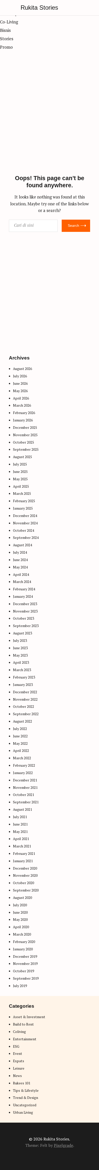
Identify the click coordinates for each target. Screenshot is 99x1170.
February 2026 (24, 412)
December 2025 (25, 427)
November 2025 (25, 435)
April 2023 (21, 662)
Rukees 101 (21, 1083)
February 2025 (24, 501)
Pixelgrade (63, 1145)
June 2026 (20, 383)
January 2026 (23, 420)
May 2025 (20, 479)
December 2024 (25, 515)
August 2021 (22, 809)
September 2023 (26, 625)
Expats (18, 1061)
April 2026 (21, 398)
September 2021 (26, 802)
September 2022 (26, 714)
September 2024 (26, 537)
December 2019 (25, 956)
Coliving (19, 1031)
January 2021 (23, 861)
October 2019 (23, 971)
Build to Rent (23, 1024)
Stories (6, 39)
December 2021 (25, 780)
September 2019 (26, 978)
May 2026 (20, 391)
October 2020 (23, 883)
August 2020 (22, 897)
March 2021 (22, 846)
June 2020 (20, 912)
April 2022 (21, 750)
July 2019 (20, 985)
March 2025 (22, 493)
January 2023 (23, 684)
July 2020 (20, 905)
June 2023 (20, 648)
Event (17, 1053)
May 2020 (20, 919)
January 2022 (23, 772)
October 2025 (23, 442)
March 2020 (22, 934)
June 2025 (20, 471)
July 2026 (20, 376)
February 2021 (24, 853)
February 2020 (24, 941)
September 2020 (26, 890)
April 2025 (21, 486)
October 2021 (23, 794)
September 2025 (26, 449)
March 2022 (22, 758)
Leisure (18, 1068)
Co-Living (9, 22)
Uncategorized (24, 1105)
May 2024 (20, 567)
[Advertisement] (49, 122)
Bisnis (5, 30)
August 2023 (22, 633)
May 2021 (20, 831)
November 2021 (25, 787)
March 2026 (22, 405)
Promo (6, 47)
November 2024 (25, 523)
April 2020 (21, 927)
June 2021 (20, 824)
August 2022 (22, 721)
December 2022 (25, 692)
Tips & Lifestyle (26, 1090)
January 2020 (23, 949)
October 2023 (23, 618)
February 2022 (24, 765)
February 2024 (24, 589)
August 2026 (22, 368)
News (17, 1075)
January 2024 (23, 596)
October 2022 (23, 706)
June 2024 (20, 559)
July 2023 (20, 640)
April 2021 (21, 838)
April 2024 (21, 574)
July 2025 (20, 464)
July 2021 (20, 817)
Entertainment (24, 1039)
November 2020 (25, 875)
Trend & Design (25, 1097)
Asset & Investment (29, 1017)
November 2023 (25, 611)
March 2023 (22, 670)
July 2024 (20, 552)
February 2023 (24, 677)
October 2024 (23, 530)
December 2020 (25, 868)
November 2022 (25, 699)
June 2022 (20, 736)
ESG (16, 1046)
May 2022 (20, 743)
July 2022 (20, 728)
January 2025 (23, 508)
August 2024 (22, 545)
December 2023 (25, 604)
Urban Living (23, 1112)
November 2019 (25, 963)
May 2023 (20, 655)
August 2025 (22, 457)
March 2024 (22, 581)
